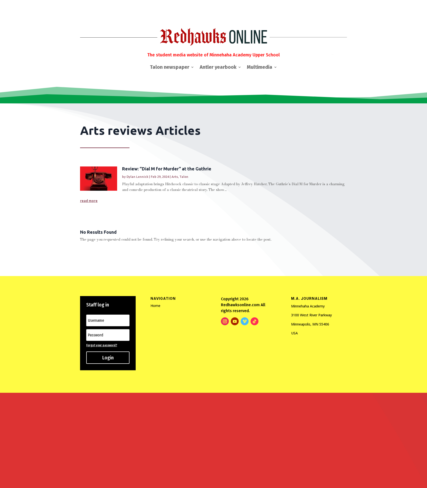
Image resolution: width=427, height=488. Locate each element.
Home (155, 305)
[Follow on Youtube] (235, 321)
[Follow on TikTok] (254, 321)
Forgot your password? (101, 345)
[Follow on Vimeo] (245, 321)
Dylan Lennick (137, 176)
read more (89, 201)
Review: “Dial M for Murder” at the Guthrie (166, 168)
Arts (174, 176)
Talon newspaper (169, 67)
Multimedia (259, 67)
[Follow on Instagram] (225, 321)
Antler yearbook (218, 67)
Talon (183, 176)
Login (108, 358)
